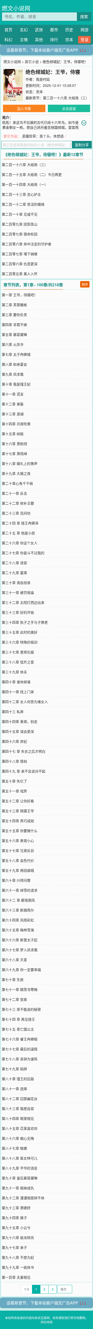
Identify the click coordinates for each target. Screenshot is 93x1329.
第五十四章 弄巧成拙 (18, 820)
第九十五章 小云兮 (16, 1227)
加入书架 (24, 108)
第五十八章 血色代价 (18, 860)
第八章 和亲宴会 (14, 364)
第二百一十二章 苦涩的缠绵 (23, 204)
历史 (69, 29)
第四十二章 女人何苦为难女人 (25, 701)
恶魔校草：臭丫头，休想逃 (43, 135)
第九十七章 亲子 (14, 1247)
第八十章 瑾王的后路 (18, 1078)
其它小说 (32, 61)
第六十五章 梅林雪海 (18, 929)
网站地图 (47, 1322)
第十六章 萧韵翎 (14, 443)
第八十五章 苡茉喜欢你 (19, 1128)
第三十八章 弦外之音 (18, 661)
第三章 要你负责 (14, 314)
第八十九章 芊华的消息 (19, 1168)
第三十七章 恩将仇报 (18, 651)
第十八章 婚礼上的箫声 (19, 463)
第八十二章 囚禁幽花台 (19, 1098)
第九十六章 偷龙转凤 (18, 1237)
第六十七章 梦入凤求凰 (19, 949)
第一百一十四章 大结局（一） (25, 184)
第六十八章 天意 (14, 959)
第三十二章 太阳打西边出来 (23, 602)
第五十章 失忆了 (14, 780)
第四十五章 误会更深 (18, 731)
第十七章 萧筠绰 (14, 453)
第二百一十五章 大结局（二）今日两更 (32, 174)
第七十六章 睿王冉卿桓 (19, 1039)
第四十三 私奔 (13, 711)
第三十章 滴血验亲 (16, 582)
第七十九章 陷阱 (14, 1068)
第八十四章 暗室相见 (18, 1118)
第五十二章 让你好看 (18, 800)
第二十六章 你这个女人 (19, 542)
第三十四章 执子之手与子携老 (25, 622)
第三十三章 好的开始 (18, 612)
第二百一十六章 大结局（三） (66, 97)
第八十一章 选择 (14, 1088)
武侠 (39, 29)
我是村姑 (43, 79)
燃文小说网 (16, 8)
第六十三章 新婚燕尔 (18, 910)
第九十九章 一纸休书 (18, 1267)
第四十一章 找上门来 (18, 691)
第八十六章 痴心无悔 (18, 1138)
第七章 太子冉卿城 (16, 354)
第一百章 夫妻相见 (16, 1277)
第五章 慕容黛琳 (14, 334)
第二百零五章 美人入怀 (19, 273)
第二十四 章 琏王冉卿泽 (20, 522)
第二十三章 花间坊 (16, 513)
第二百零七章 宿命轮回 (19, 233)
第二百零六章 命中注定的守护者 (26, 243)
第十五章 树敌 (13, 433)
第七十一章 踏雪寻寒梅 (19, 989)
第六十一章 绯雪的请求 (19, 890)
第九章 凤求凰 (13, 374)
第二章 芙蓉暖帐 (14, 304)
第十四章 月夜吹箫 (16, 423)
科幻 (8, 39)
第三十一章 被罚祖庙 (18, 592)
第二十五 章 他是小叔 (18, 532)
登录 (85, 39)
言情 (24, 39)
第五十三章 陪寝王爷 (18, 810)
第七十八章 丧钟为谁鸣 (19, 1058)
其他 (39, 39)
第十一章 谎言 (13, 393)
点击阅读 (69, 108)
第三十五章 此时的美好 (19, 632)
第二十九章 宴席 (14, 572)
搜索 (84, 16)
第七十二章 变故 (14, 999)
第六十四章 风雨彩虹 (18, 919)
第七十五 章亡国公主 (18, 1029)
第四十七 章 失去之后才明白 (23, 751)
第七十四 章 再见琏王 (18, 1019)
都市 (54, 29)
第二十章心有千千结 (17, 483)
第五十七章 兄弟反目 (18, 850)
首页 (8, 29)
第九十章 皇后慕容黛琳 (19, 1177)
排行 (54, 39)
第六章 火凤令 (13, 344)
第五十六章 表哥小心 (18, 840)
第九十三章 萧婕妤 (16, 1207)
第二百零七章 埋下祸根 (19, 253)
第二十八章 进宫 (14, 562)
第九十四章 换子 (14, 1217)
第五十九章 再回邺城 (18, 870)
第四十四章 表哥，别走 (19, 721)
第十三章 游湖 (13, 413)
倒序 (85, 284)
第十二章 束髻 (13, 403)
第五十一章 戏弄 (14, 790)
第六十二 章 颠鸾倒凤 (18, 900)
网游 (85, 29)
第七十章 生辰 (13, 979)
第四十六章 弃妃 (14, 741)
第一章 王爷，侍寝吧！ (19, 294)
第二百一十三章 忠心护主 (21, 194)
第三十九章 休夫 (14, 671)
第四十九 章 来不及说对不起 (23, 771)
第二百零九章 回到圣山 (19, 224)
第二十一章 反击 (14, 493)
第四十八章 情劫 (14, 761)
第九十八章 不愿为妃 (18, 1257)
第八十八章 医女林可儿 (19, 1158)
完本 (69, 39)
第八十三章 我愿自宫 (18, 1108)
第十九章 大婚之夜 (16, 473)
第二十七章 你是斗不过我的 (23, 552)
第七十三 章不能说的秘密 (21, 1009)
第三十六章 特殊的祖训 (19, 642)
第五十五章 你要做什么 (19, 830)
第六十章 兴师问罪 (16, 880)
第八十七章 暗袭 (14, 1148)
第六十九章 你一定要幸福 (21, 969)
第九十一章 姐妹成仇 (18, 1187)
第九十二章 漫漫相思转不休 (23, 1197)
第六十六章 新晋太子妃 (19, 939)
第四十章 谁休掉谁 (16, 681)
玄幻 (24, 29)
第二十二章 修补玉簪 (18, 503)
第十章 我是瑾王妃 (16, 384)
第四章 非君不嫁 (14, 324)
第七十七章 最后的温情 (19, 1048)
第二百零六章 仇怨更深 (19, 263)
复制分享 (82, 144)
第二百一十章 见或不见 (19, 214)
